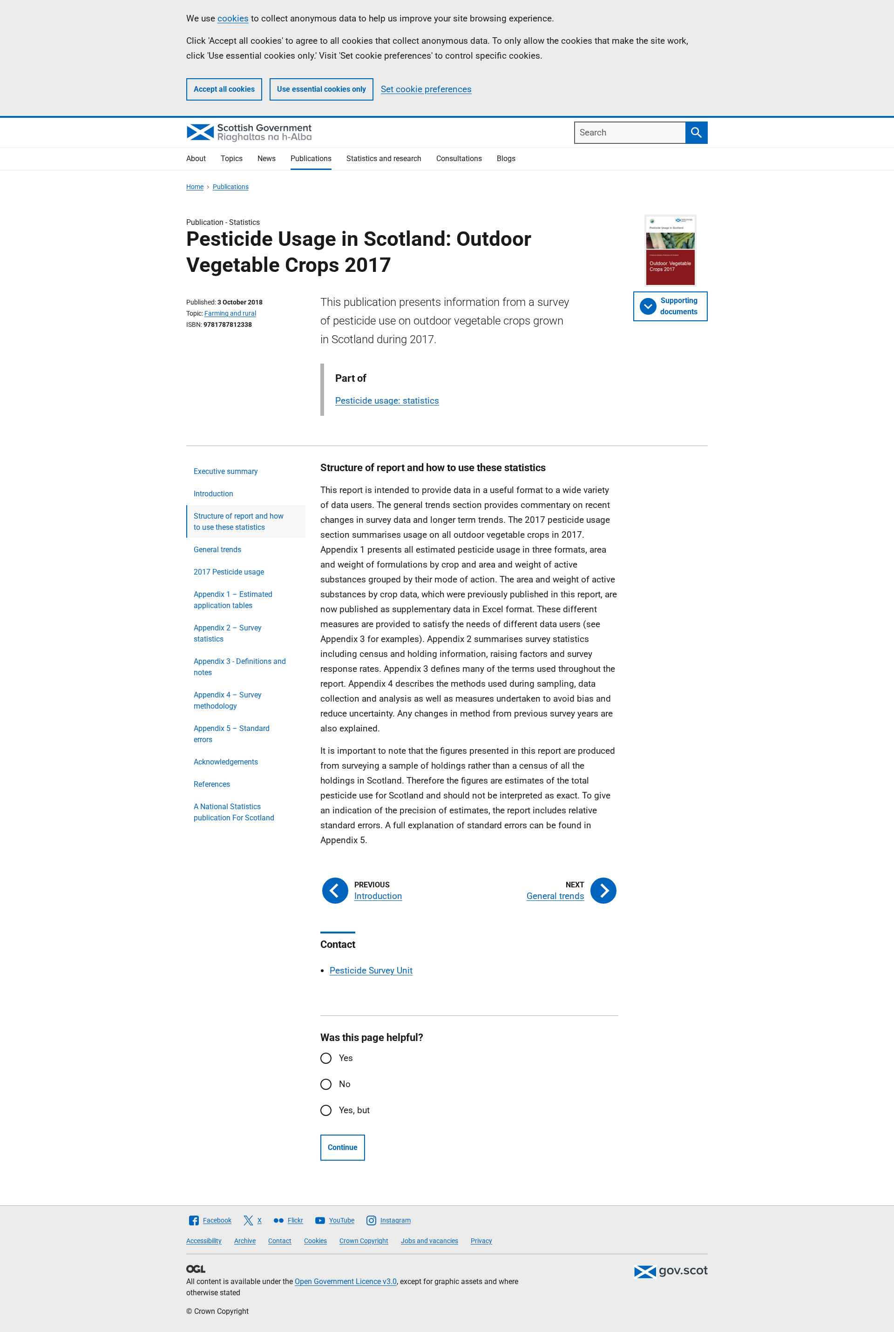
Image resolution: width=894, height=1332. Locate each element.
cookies (233, 18)
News (266, 158)
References (212, 784)
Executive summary (226, 471)
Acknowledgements (226, 761)
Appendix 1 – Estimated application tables (233, 600)
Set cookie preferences (426, 89)
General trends (217, 549)
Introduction (213, 493)
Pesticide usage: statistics (387, 400)
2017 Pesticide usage (229, 572)
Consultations (459, 158)
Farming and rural (230, 313)
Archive (245, 1240)
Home (194, 186)
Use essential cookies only (321, 89)
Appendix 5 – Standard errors (232, 734)
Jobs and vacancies (429, 1240)
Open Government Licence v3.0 (346, 1281)
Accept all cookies (224, 89)
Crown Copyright (363, 1240)
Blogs (506, 158)
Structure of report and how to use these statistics (239, 522)
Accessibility (204, 1240)
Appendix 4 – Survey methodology (228, 700)
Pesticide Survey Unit (371, 970)
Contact (279, 1240)
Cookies (315, 1240)
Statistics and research (383, 158)
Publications (311, 158)
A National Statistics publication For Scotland (234, 812)
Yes (346, 1058)
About (196, 158)
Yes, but (354, 1110)
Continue (343, 1147)
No (345, 1084)
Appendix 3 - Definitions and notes (240, 667)
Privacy (481, 1240)
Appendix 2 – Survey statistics (228, 633)
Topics (232, 158)
